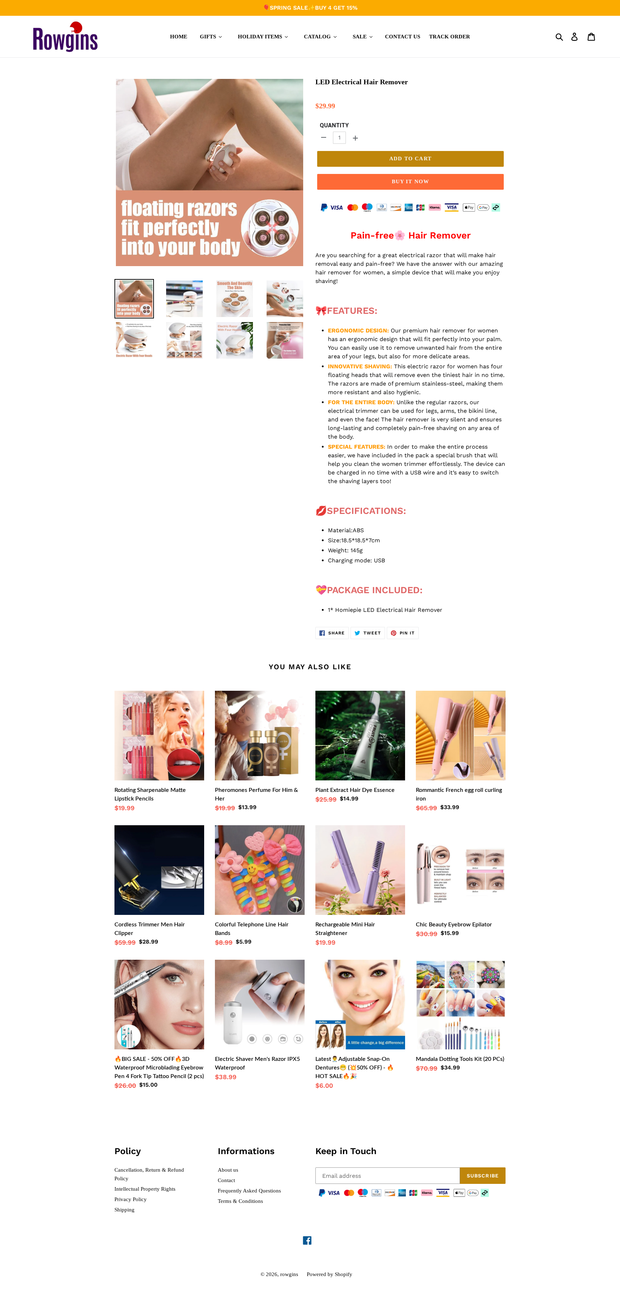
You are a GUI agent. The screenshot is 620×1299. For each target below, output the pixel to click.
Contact (226, 1180)
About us (228, 1170)
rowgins (289, 1274)
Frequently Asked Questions (249, 1191)
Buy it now (410, 181)
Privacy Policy (130, 1199)
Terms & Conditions (240, 1201)
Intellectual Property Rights (144, 1189)
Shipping (124, 1210)
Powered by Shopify (329, 1274)
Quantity (334, 125)
